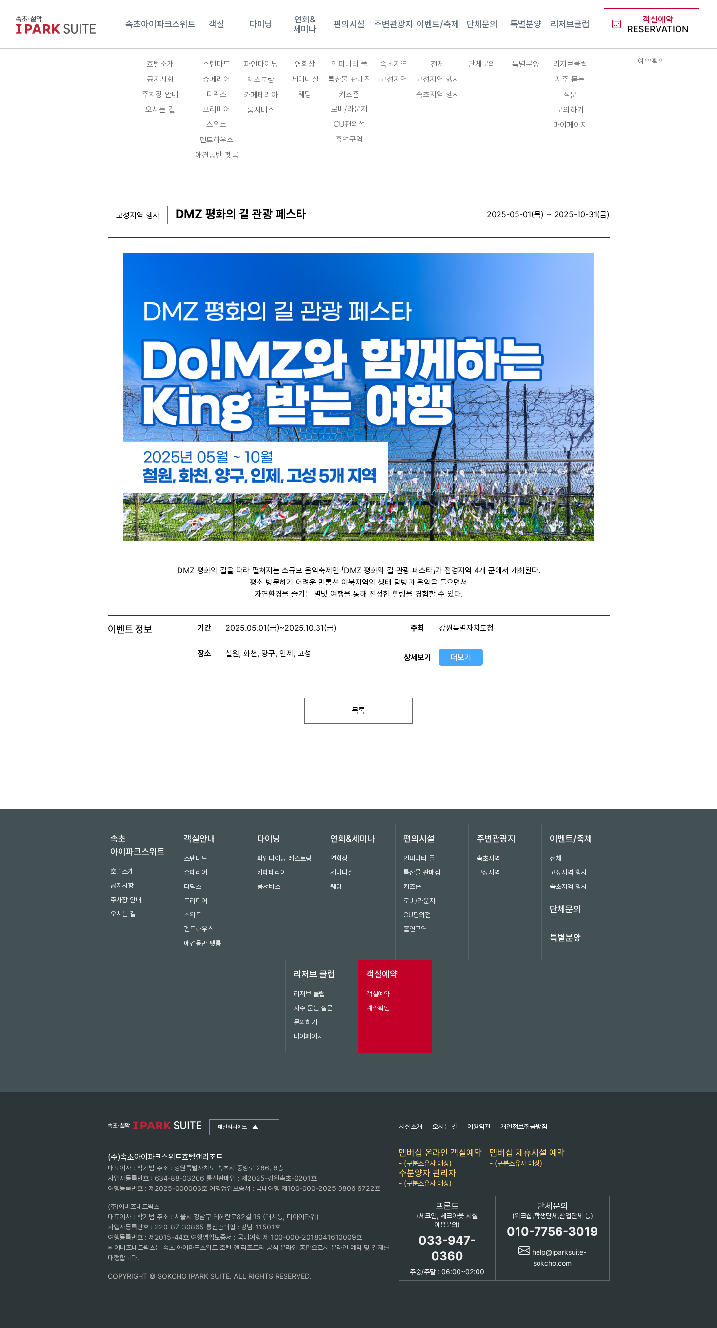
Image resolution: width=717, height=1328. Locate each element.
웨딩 (305, 94)
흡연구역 (349, 139)
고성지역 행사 (437, 79)
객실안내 (199, 838)
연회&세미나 (305, 24)
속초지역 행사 (437, 94)
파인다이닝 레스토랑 (261, 71)
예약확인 (651, 61)
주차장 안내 (160, 94)
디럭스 (216, 94)
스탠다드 (216, 64)
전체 (437, 64)
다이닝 (261, 24)
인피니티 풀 (349, 64)
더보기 (461, 657)
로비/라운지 (349, 109)
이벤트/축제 (438, 24)
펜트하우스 (216, 139)
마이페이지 (570, 125)
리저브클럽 (570, 24)
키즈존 (349, 94)
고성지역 (393, 79)
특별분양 (525, 24)
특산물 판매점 (349, 79)
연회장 (305, 64)
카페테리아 (261, 95)
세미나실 (305, 79)
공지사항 (160, 79)
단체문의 (482, 24)
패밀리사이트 (238, 1126)
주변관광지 (393, 24)
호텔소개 (160, 64)
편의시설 (349, 24)
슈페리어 (216, 79)
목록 (358, 710)
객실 (216, 24)
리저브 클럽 (314, 974)
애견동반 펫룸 (217, 155)
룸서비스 (261, 110)
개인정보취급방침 (523, 1126)
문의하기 (570, 110)
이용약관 (479, 1126)
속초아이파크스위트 (160, 24)
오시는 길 (160, 109)
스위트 (216, 124)
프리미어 (216, 109)
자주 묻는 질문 (570, 87)
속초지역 (393, 64)
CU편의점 (349, 124)
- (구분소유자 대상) (440, 1157)
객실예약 (382, 974)
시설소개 (410, 1126)
